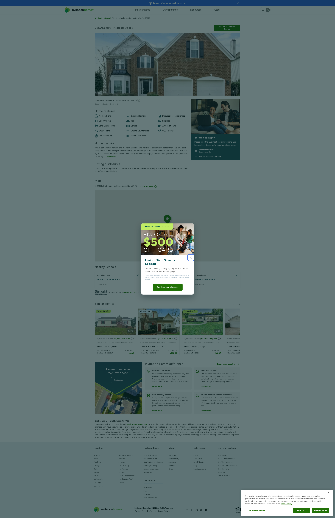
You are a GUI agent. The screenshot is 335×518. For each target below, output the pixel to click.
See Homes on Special (167, 287)
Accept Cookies (320, 510)
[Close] (329, 493)
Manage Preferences (257, 510)
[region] (287, 503)
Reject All (301, 510)
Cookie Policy (286, 504)
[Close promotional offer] (191, 257)
